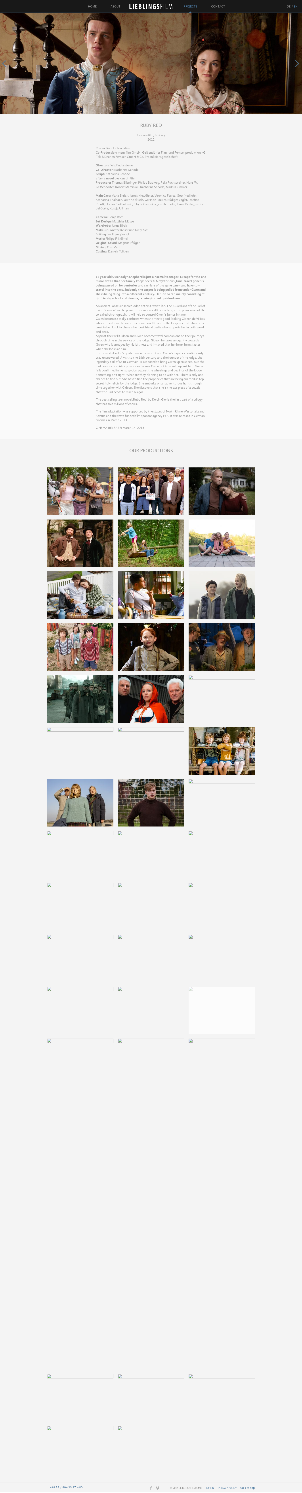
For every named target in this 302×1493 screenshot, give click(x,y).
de (289, 6)
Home (92, 6)
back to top (247, 1487)
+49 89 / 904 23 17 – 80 (66, 1487)
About (115, 6)
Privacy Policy (227, 1488)
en (296, 6)
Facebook (151, 1488)
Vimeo (157, 1488)
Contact (218, 6)
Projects (190, 6)
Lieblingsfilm (152, 6)
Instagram (144, 1488)
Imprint (211, 1488)
